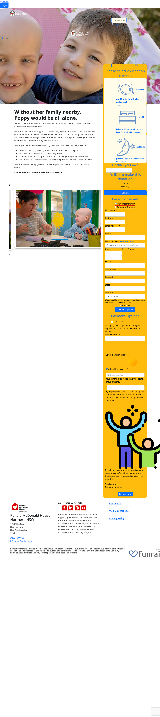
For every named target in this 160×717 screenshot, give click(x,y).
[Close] (7, 38)
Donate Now (119, 20)
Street (108, 261)
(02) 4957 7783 (17, 538)
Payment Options (125, 309)
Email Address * (112, 225)
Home (5, 1)
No (128, 305)
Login (4, 5)
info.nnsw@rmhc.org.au (21, 541)
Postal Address (119, 241)
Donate (125, 192)
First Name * (111, 210)
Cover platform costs (116, 355)
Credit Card (119, 321)
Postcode (109, 277)
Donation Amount (113, 487)
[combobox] (125, 296)
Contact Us (115, 503)
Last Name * (111, 218)
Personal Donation (126, 203)
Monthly (125, 186)
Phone (108, 233)
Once (125, 183)
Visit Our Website (119, 510)
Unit (107, 249)
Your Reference (112, 334)
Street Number (129, 249)
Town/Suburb (111, 269)
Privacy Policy (116, 518)
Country (109, 292)
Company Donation (125, 207)
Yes (123, 305)
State (107, 284)
